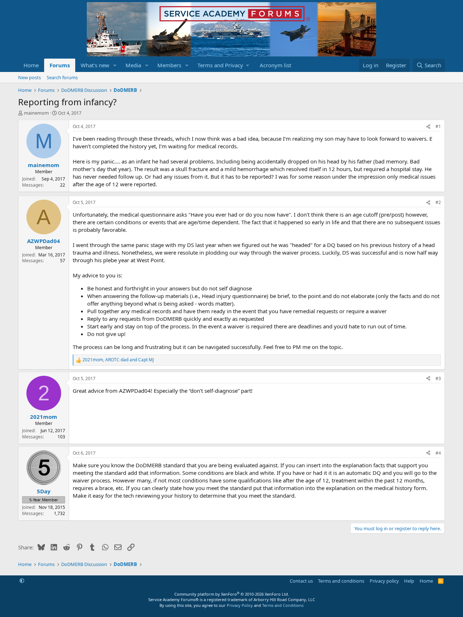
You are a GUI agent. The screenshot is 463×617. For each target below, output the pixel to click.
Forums (60, 65)
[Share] (428, 127)
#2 (438, 202)
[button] (115, 65)
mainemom (36, 113)
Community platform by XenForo (231, 594)
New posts (29, 77)
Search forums (62, 77)
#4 (438, 453)
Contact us (301, 581)
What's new (95, 65)
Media (133, 65)
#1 (438, 126)
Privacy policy (384, 581)
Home (31, 65)
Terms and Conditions (282, 605)
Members (169, 65)
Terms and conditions (341, 581)
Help (409, 581)
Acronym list (275, 65)
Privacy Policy (240, 605)
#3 (438, 378)
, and (118, 360)
